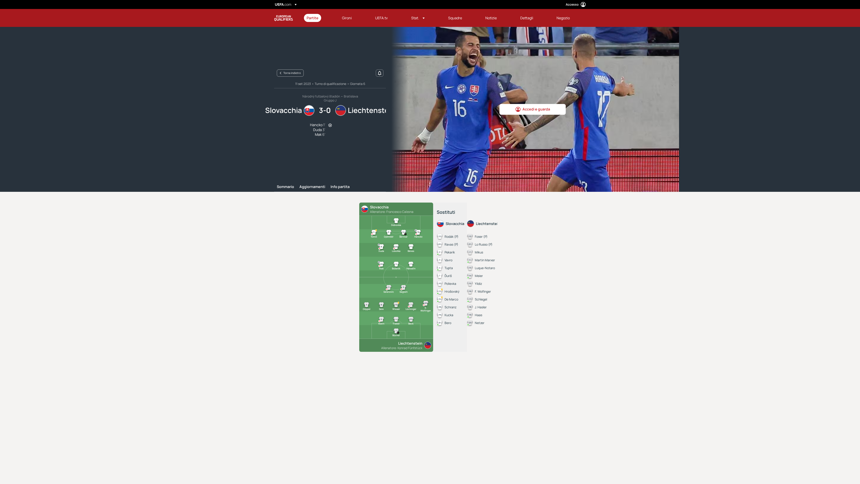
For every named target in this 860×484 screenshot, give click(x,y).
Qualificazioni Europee (283, 18)
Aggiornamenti (312, 187)
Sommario (285, 187)
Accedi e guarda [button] (536, 109)
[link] (312, 18)
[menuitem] (319, 18)
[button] (418, 18)
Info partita (340, 187)
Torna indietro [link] (292, 73)
